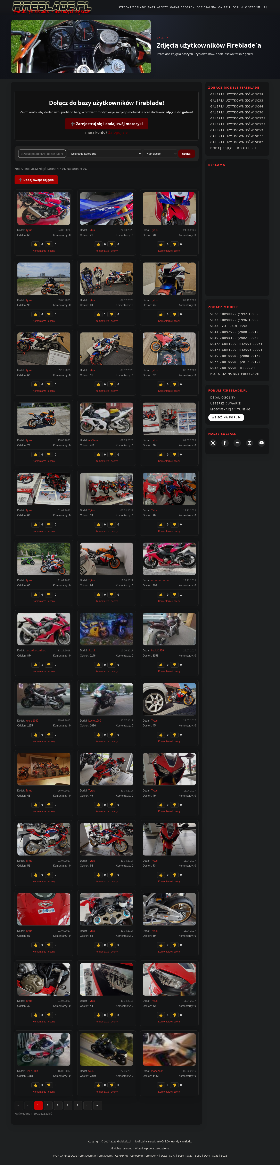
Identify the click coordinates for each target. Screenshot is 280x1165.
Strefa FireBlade (132, 7)
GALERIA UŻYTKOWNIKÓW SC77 (236, 136)
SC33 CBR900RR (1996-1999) (234, 320)
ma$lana (93, 440)
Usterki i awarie (225, 403)
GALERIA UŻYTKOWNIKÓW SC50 (236, 112)
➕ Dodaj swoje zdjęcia (36, 180)
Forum (238, 7)
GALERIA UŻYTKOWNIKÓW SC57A (238, 118)
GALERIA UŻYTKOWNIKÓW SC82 (236, 142)
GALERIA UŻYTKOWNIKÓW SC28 (236, 94)
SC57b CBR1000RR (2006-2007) (236, 350)
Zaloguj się (118, 132)
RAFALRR (32, 1070)
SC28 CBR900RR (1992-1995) (234, 314)
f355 (90, 1070)
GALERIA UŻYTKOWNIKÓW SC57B (238, 124)
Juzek (92, 650)
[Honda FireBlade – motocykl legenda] (52, 7)
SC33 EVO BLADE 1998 (228, 326)
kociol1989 (157, 650)
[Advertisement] (237, 230)
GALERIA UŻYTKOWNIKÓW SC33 (236, 100)
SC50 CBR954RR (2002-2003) (234, 338)
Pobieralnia (206, 7)
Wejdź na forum (226, 417)
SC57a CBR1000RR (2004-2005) (236, 344)
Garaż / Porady (182, 7)
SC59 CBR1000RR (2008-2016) (235, 356)
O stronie (253, 7)
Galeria (224, 7)
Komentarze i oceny (44, 250)
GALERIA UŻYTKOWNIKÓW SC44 (236, 106)
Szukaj (186, 153)
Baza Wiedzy (158, 7)
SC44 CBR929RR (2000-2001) (234, 332)
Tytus (29, 230)
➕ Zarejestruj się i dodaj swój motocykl (107, 123)
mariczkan (157, 1070)
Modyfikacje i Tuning (230, 409)
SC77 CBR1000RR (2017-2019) (235, 362)
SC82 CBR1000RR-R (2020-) (232, 368)
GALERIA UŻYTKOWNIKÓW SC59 (236, 130)
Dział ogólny (223, 397)
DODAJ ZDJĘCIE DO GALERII (233, 148)
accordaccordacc (161, 580)
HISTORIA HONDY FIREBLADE (234, 374)
